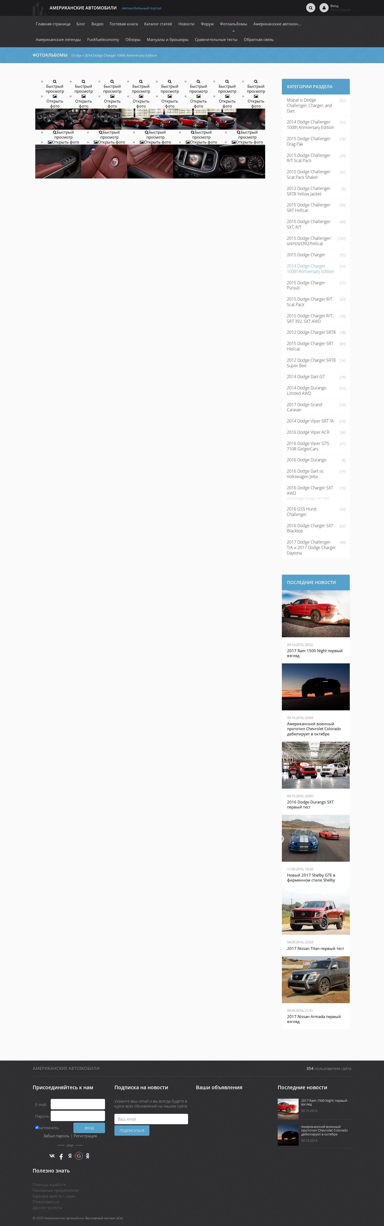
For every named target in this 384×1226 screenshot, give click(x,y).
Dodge (76, 55)
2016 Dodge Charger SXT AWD (310, 490)
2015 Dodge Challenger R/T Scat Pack (308, 158)
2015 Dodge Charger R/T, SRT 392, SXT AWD (310, 318)
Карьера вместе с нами (54, 1196)
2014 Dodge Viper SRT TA (310, 421)
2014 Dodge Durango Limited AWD (306, 390)
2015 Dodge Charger (306, 255)
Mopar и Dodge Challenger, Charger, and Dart (309, 105)
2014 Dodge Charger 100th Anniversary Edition (310, 268)
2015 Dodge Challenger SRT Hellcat (308, 207)
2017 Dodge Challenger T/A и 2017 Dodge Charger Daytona (311, 547)
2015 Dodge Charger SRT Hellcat (310, 346)
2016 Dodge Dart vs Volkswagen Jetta (305, 473)
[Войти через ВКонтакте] (52, 1156)
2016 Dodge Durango (306, 460)
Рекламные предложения (56, 1190)
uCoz (119, 1218)
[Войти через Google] (79, 1156)
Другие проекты (47, 1207)
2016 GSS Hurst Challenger (301, 511)
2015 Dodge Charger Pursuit (306, 285)
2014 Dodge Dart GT (306, 376)
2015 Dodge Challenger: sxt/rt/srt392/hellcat (309, 241)
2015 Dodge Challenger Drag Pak (308, 141)
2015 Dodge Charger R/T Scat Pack (309, 301)
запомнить (49, 1127)
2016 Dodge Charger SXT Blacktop (310, 528)
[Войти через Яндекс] (70, 1156)
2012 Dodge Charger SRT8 (311, 332)
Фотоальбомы (50, 55)
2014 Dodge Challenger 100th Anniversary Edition (310, 124)
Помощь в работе (49, 1184)
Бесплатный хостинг (100, 1218)
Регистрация (85, 1135)
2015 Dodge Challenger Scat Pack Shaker (308, 174)
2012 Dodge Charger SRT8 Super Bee (311, 362)
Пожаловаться (46, 1201)
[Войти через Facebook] (61, 1156)
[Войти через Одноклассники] (88, 1156)
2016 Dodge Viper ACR (308, 432)
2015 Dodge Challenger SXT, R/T (308, 224)
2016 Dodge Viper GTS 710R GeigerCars (308, 446)
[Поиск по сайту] (310, 7)
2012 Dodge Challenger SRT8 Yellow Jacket (308, 191)
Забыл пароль (56, 1135)
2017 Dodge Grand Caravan (304, 407)
